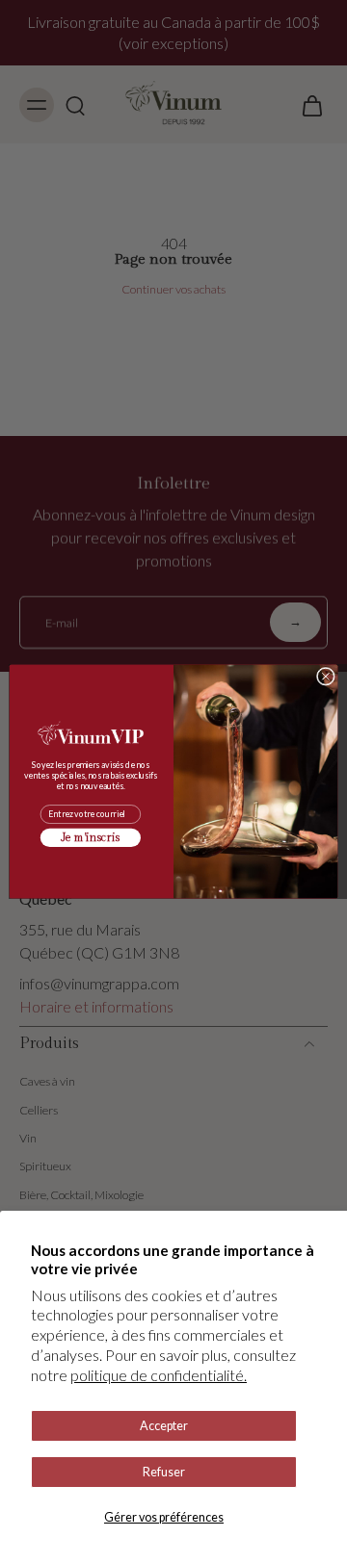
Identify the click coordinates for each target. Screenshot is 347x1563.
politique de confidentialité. (158, 1375)
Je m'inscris (90, 838)
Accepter (164, 1426)
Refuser (164, 1472)
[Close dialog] (325, 676)
